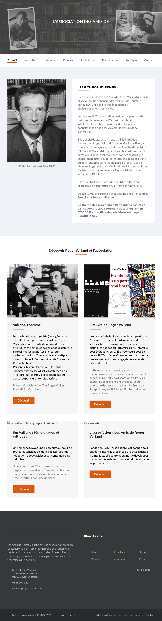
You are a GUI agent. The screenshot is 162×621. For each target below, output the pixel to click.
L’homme (50, 60)
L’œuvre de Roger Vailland (110, 325)
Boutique (131, 60)
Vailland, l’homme (27, 325)
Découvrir (23, 400)
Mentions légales (105, 614)
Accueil (12, 60)
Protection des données (130, 614)
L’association (110, 60)
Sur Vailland (87, 60)
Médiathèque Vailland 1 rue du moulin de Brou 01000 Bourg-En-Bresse (25, 573)
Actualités (30, 60)
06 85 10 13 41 (20, 582)
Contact (149, 60)
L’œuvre (68, 60)
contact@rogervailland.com (27, 588)
